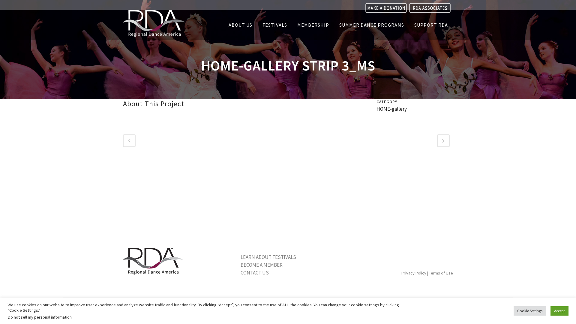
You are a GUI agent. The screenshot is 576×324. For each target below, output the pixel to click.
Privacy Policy (413, 273)
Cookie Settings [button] (529, 311)
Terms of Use (441, 273)
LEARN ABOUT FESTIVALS (268, 257)
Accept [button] (559, 311)
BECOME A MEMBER (262, 265)
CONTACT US (255, 272)
